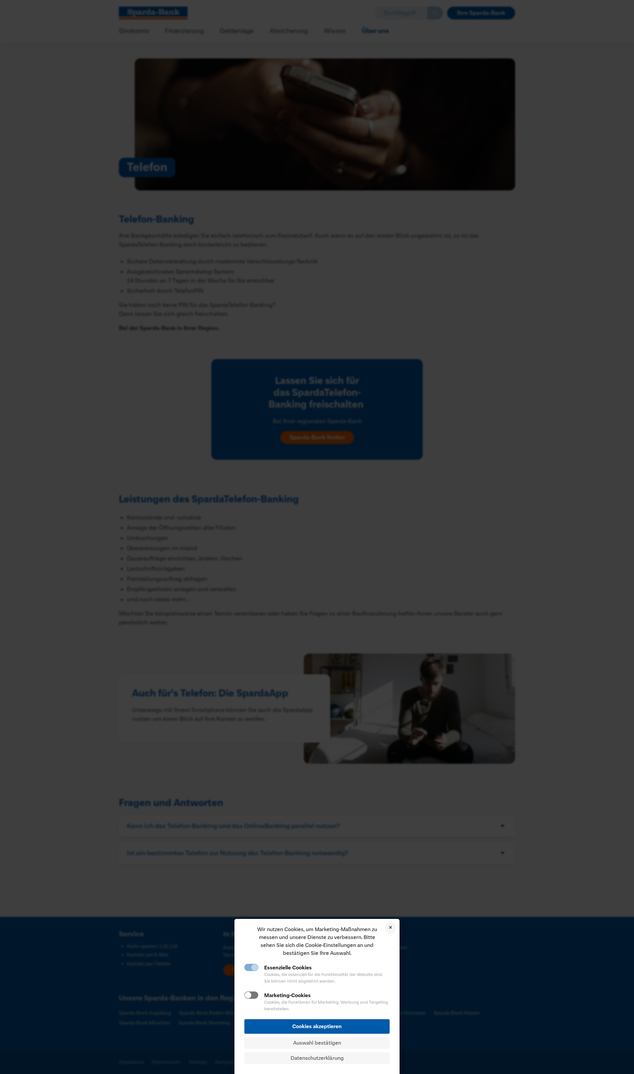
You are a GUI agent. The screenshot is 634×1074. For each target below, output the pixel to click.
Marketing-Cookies (287, 995)
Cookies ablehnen (390, 928)
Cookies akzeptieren (317, 1026)
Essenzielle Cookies (288, 967)
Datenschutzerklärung (317, 1058)
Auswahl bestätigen (317, 1043)
